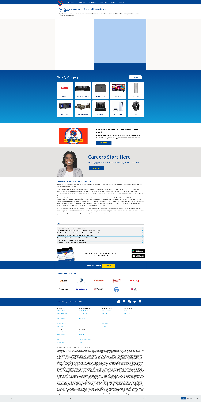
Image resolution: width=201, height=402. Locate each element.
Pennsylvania (66, 302)
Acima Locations (105, 323)
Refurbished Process (61, 323)
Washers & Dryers (100, 96)
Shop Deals (65, 96)
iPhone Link (138, 257)
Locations (59, 302)
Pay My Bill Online (61, 342)
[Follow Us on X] (134, 303)
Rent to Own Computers (62, 316)
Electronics (118, 96)
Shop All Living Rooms (83, 96)
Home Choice (82, 334)
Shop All (135, 77)
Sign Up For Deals (128, 313)
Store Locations (105, 321)
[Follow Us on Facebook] (118, 303)
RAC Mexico (81, 337)
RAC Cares (104, 318)
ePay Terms (76, 347)
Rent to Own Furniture (61, 310)
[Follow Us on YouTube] (129, 303)
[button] (192, 398)
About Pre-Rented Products (63, 321)
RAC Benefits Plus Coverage (85, 339)
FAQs (80, 321)
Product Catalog (60, 326)
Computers (100, 114)
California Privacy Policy (86, 347)
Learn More (103, 142)
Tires (136, 114)
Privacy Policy (143, 398)
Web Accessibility (68, 347)
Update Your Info (83, 316)
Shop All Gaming (118, 114)
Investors (104, 316)
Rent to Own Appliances (62, 313)
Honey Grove (74, 302)
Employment (104, 313)
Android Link (138, 252)
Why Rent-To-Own (61, 334)
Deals (125, 310)
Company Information (106, 310)
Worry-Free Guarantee (62, 332)
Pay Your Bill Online (83, 310)
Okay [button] (183, 398)
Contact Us (59, 337)
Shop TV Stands (65, 114)
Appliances (136, 96)
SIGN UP (108, 266)
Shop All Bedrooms (83, 114)
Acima (80, 342)
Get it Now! (81, 332)
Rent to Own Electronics (62, 318)
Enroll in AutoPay (83, 313)
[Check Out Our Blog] (140, 303)
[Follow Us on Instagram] (123, 303)
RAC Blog (104, 326)
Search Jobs (96, 168)
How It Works (82, 318)
